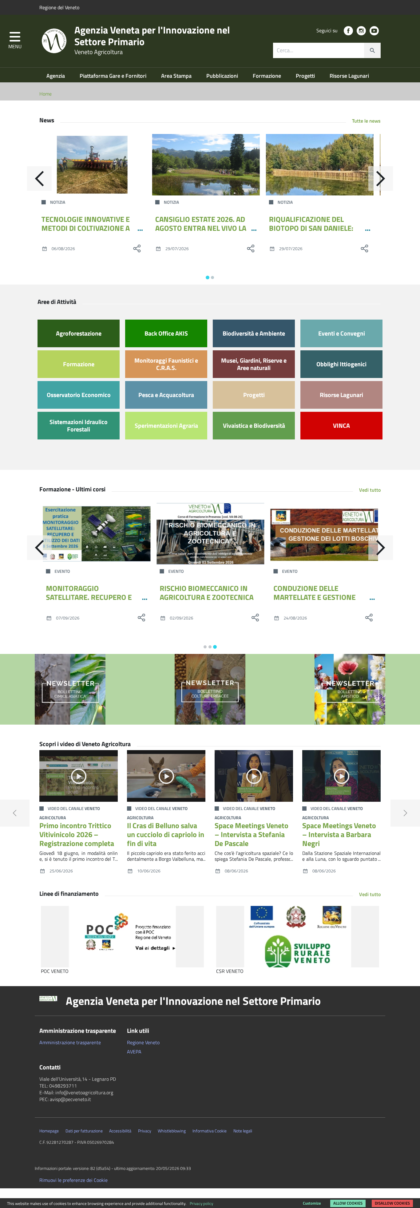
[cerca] (372, 50)
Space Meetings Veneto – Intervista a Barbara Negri (339, 834)
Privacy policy (201, 1203)
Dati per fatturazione (84, 1130)
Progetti (306, 76)
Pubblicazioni (222, 76)
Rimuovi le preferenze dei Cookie (73, 1180)
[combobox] (327, 50)
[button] (15, 41)
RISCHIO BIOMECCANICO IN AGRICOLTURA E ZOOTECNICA (206, 593)
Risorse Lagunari (349, 76)
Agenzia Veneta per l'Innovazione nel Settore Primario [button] (193, 1001)
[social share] (141, 248)
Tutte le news (366, 120)
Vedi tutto (370, 490)
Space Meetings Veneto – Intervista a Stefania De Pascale (251, 834)
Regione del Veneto (59, 7)
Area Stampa (177, 76)
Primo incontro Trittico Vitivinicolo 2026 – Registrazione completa (76, 834)
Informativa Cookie (209, 1130)
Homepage (49, 1130)
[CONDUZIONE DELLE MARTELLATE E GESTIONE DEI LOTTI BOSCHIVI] (324, 534)
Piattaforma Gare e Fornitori (114, 76)
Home (45, 93)
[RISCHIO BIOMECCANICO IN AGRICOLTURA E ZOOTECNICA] (210, 534)
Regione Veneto (143, 1042)
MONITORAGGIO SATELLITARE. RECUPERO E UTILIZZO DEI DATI (88, 597)
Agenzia (56, 76)
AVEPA (134, 1051)
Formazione (267, 76)
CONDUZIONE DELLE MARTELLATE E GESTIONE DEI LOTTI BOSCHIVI (314, 597)
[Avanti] (380, 178)
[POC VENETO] (122, 936)
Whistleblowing (172, 1130)
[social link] (348, 31)
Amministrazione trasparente (70, 1042)
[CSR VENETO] (297, 936)
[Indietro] (39, 178)
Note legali (242, 1130)
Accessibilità (120, 1130)
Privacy (144, 1130)
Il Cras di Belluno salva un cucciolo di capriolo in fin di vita (165, 834)
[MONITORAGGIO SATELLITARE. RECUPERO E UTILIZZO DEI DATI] (96, 534)
